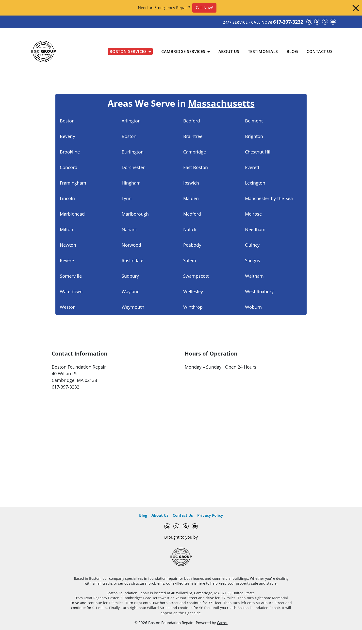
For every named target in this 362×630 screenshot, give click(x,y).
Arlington (131, 121)
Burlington (133, 152)
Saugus (252, 260)
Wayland (131, 291)
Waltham (254, 276)
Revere (67, 260)
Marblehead (72, 214)
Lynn (127, 198)
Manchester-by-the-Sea (269, 198)
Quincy (252, 245)
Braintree (192, 136)
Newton (68, 245)
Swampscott (196, 276)
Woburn (253, 307)
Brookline (70, 152)
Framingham (73, 183)
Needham (255, 229)
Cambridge (194, 152)
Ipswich (191, 183)
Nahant (129, 229)
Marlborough (135, 214)
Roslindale (132, 260)
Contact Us (319, 51)
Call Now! (204, 7)
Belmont (254, 121)
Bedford (191, 121)
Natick (189, 229)
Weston (68, 307)
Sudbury (130, 276)
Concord (68, 167)
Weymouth (133, 307)
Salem (189, 260)
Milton (66, 229)
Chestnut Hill (258, 152)
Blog (292, 51)
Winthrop (193, 307)
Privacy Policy (210, 515)
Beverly (67, 136)
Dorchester (133, 167)
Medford (192, 214)
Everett (252, 167)
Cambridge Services (183, 51)
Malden (191, 198)
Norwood (131, 245)
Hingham (131, 183)
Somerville (71, 276)
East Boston (195, 167)
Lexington (255, 183)
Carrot (222, 622)
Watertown (71, 291)
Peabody (192, 245)
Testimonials (263, 51)
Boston (67, 121)
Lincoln (67, 198)
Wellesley (193, 291)
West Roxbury (259, 291)
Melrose (253, 214)
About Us (228, 51)
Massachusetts (221, 103)
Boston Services (128, 51)
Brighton (254, 136)
